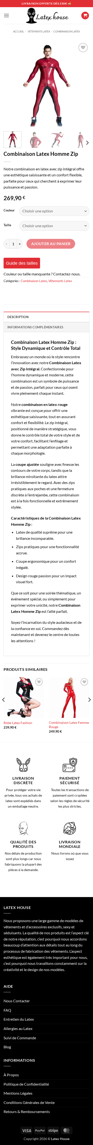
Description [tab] (18, 317)
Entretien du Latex (19, 1019)
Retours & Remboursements (27, 1111)
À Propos (11, 1074)
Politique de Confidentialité (26, 1084)
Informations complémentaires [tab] (35, 327)
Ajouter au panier (51, 244)
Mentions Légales (18, 1093)
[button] (6, 15)
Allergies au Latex (18, 1028)
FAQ (7, 1010)
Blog (7, 1047)
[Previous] (11, 84)
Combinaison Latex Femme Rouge (69, 725)
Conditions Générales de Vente (29, 1102)
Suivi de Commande (20, 1037)
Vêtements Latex (39, 31)
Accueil (18, 31)
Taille (7, 225)
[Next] (82, 84)
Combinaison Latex (66, 31)
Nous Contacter (17, 1000)
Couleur (9, 210)
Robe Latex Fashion (18, 723)
